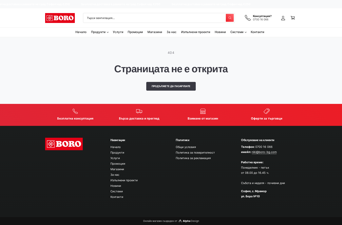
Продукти (98, 32)
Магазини (117, 169)
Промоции (117, 163)
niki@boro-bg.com (264, 152)
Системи (236, 32)
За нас (114, 174)
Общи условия (186, 147)
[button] (293, 18)
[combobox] (159, 18)
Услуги (115, 158)
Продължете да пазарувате (171, 86)
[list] (171, 114)
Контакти (116, 196)
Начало (115, 147)
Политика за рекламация (193, 158)
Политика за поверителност (195, 152)
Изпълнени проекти (124, 180)
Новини (115, 185)
